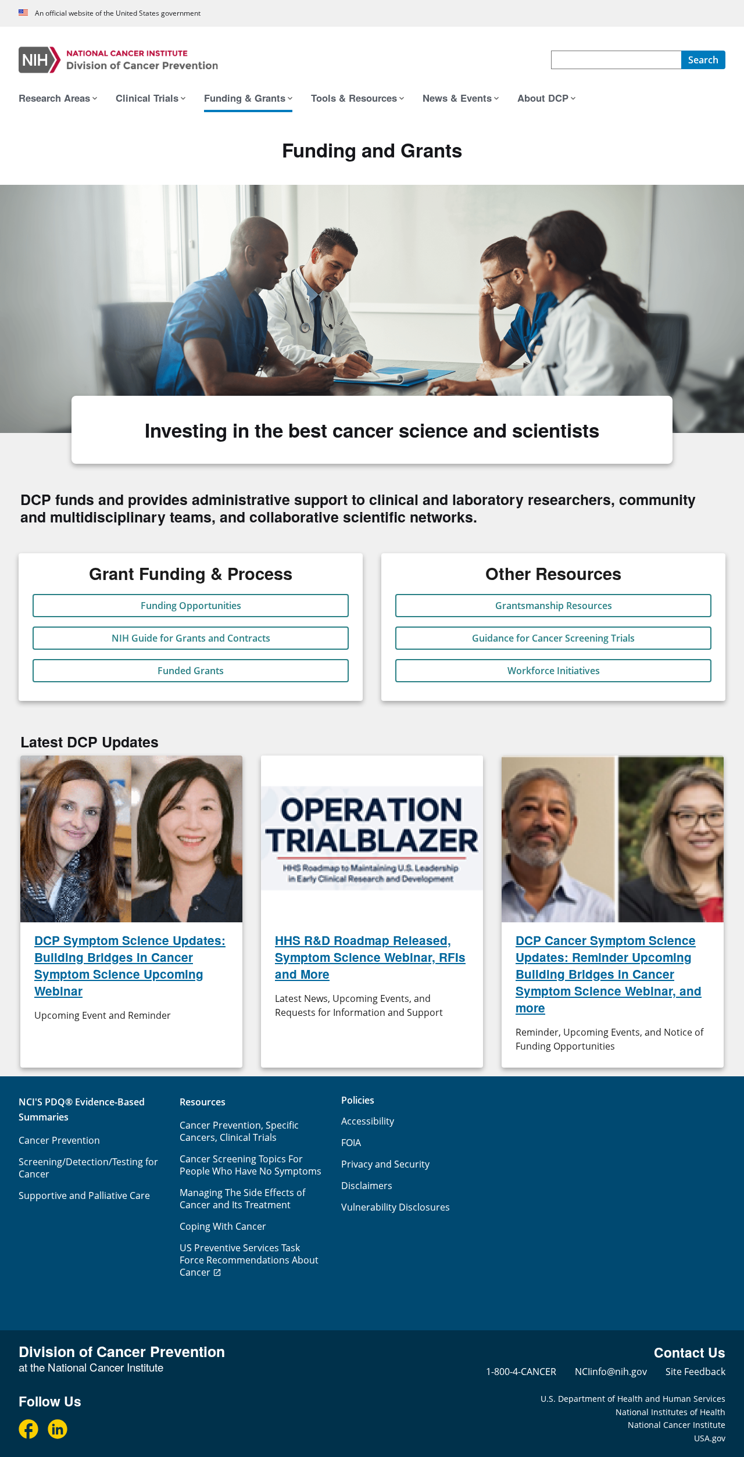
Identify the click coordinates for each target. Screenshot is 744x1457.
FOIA (351, 1142)
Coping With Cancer (223, 1226)
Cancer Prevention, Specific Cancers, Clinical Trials (239, 1131)
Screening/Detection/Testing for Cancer (88, 1167)
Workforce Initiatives (553, 670)
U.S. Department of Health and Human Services (633, 1398)
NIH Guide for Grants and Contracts (191, 638)
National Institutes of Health (670, 1411)
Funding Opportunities (191, 605)
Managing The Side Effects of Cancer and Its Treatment (242, 1198)
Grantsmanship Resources (553, 605)
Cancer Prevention (59, 1140)
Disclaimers (366, 1185)
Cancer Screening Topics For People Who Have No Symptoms (250, 1164)
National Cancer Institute (676, 1424)
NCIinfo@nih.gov (611, 1371)
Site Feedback (695, 1371)
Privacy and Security (385, 1164)
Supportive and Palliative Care (84, 1195)
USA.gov (709, 1438)
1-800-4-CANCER (521, 1371)
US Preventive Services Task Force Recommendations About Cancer (249, 1260)
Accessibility (367, 1121)
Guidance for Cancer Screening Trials (553, 638)
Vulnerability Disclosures (395, 1207)
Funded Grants (191, 670)
